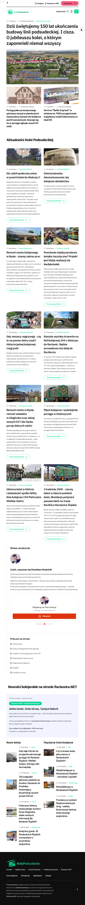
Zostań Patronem (34, 870)
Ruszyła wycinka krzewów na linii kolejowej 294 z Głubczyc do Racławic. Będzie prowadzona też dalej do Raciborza (61, 344)
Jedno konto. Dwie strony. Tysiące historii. (34, 708)
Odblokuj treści (20, 870)
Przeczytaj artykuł (16, 220)
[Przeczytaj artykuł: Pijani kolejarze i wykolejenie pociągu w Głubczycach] (61, 393)
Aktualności (17, 644)
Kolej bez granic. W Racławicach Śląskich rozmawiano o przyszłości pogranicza (29, 837)
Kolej (69, 747)
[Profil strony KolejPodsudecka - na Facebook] (7, 3)
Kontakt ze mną (19, 672)
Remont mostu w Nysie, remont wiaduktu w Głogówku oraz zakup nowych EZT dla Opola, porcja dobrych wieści (20, 417)
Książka (16, 668)
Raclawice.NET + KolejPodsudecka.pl (25, 703)
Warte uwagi (73, 783)
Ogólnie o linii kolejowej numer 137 (27, 653)
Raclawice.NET (66, 870)
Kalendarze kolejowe (21, 663)
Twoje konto (61, 11)
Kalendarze (37, 876)
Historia (34, 773)
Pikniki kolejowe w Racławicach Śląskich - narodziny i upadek (67, 773)
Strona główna (11, 876)
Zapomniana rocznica (43, 21)
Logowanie (68, 3)
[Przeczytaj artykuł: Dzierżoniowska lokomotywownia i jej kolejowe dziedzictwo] (61, 157)
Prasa (34, 802)
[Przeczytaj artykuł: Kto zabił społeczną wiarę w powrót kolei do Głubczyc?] (23, 157)
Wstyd (33, 747)
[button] (76, 11)
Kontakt (9, 870)
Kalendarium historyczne (23, 658)
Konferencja (36, 827)
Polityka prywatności (51, 870)
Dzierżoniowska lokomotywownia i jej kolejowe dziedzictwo (56, 177)
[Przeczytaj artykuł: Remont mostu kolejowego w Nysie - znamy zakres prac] (23, 236)
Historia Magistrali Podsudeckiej (26, 649)
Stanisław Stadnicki (25, 169)
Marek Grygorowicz (25, 248)
